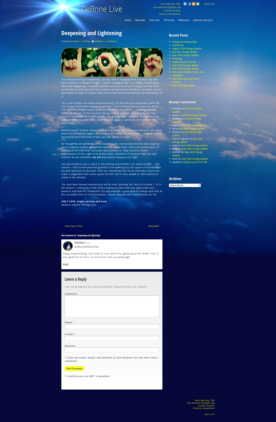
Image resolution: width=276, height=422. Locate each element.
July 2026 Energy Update (184, 51)
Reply (66, 264)
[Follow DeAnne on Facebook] (189, 4)
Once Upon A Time (74, 226)
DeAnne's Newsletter (170, 14)
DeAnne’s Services (203, 20)
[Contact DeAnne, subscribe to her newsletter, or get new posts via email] (197, 4)
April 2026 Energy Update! (185, 68)
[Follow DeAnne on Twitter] (185, 4)
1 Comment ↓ (112, 41)
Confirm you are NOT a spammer (88, 376)
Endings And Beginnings (184, 41)
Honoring (177, 58)
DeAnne (99, 41)
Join (213, 4)
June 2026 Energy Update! (185, 55)
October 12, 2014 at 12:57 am (86, 246)
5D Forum (169, 20)
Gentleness (178, 45)
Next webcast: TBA (171, 4)
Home (128, 20)
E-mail (69, 334)
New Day (140, 20)
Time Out (154, 20)
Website (70, 345)
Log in (206, 4)
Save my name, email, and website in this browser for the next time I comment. (111, 359)
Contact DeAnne (172, 10)
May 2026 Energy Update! (185, 65)
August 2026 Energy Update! (186, 48)
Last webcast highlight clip (167, 7)
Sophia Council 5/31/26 (184, 61)
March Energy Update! (183, 85)
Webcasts (183, 20)
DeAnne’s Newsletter (204, 408)
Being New (154, 226)
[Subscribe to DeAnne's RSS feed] (193, 4)
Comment (71, 293)
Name (68, 322)
